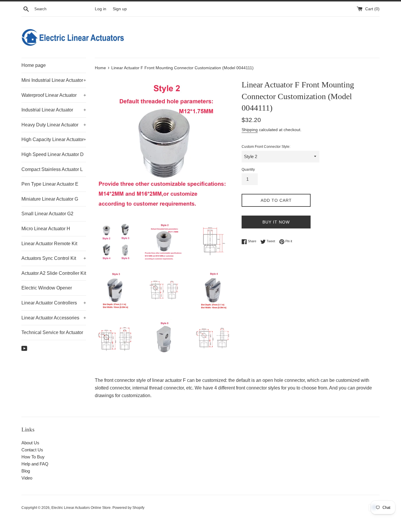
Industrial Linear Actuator (53, 109)
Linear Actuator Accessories (53, 317)
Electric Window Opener (46, 287)
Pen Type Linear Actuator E (49, 184)
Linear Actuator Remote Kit (49, 243)
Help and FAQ (34, 463)
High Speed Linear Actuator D (52, 154)
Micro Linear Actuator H (45, 228)
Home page (33, 65)
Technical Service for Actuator (52, 332)
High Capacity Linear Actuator (53, 139)
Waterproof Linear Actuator (53, 95)
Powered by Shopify (128, 508)
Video (26, 477)
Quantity (248, 169)
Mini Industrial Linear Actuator (53, 80)
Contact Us (32, 449)
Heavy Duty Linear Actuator (53, 124)
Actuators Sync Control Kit (53, 258)
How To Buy (33, 456)
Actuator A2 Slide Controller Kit (53, 273)
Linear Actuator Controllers (53, 302)
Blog (25, 470)
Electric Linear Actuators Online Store (81, 508)
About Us (30, 442)
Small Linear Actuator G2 (47, 213)
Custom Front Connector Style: (266, 147)
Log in (100, 9)
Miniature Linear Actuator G (49, 199)
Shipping (250, 129)
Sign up (120, 9)
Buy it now (276, 222)
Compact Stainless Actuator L (52, 169)
